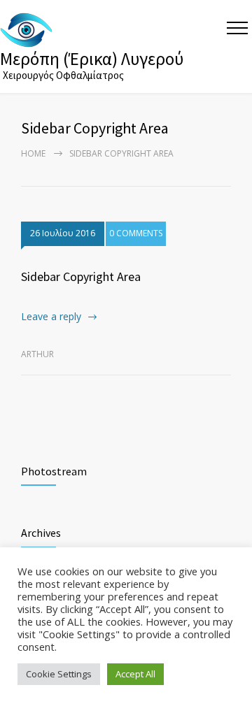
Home (33, 153)
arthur (37, 354)
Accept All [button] (135, 674)
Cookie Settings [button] (59, 674)
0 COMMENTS (135, 233)
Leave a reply (51, 316)
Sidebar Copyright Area (81, 276)
